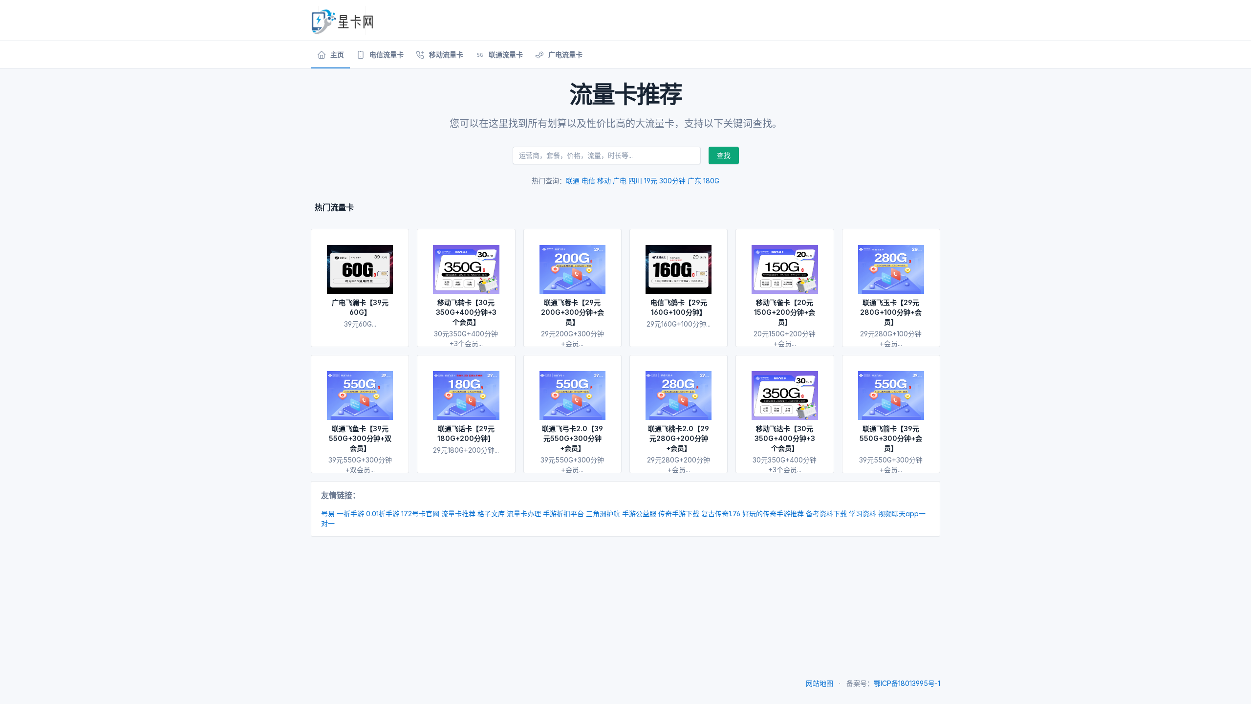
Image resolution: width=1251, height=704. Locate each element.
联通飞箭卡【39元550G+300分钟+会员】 (891, 438)
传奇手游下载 (678, 513)
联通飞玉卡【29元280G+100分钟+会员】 (891, 312)
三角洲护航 (603, 513)
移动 (604, 180)
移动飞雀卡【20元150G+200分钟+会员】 (784, 312)
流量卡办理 (524, 513)
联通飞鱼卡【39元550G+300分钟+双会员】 (360, 438)
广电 (619, 180)
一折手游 (350, 513)
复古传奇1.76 (720, 513)
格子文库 (491, 513)
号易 (328, 513)
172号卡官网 (420, 513)
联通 (573, 180)
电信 (588, 180)
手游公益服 (639, 513)
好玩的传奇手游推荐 (773, 513)
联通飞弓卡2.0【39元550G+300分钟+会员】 (572, 438)
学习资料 (862, 513)
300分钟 (672, 180)
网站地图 (819, 683)
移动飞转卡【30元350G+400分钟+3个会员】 (466, 312)
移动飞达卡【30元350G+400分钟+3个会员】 (785, 438)
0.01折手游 (382, 513)
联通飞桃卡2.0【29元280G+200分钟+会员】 (678, 438)
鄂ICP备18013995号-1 (907, 683)
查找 (724, 155)
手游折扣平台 (563, 513)
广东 (694, 180)
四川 (635, 180)
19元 (650, 180)
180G (711, 180)
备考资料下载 (826, 513)
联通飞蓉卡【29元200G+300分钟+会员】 (572, 312)
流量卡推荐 (458, 513)
